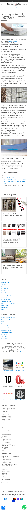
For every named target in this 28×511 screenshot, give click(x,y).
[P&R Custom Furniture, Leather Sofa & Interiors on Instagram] (5, 482)
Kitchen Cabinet (5, 297)
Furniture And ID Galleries (8, 303)
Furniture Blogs (5, 282)
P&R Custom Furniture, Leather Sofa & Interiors (15, 490)
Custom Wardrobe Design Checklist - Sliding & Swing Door (13, 214)
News (2, 309)
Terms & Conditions (6, 471)
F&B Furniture (5, 305)
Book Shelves (4, 338)
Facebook (15, 187)
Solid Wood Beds (5, 319)
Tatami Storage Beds (6, 332)
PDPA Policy (4, 473)
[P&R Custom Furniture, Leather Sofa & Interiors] (14, 5)
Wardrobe (4, 293)
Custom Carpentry (6, 295)
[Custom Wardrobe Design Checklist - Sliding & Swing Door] (13, 204)
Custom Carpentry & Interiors (9, 317)
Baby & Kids (4, 307)
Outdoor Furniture (6, 301)
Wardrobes (4, 336)
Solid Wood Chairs (6, 328)
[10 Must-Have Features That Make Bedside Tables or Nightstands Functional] (13, 229)
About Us (3, 476)
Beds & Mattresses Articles (16, 11)
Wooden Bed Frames (6, 462)
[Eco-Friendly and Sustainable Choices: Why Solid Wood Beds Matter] (13, 256)
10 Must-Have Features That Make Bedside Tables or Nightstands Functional (12, 240)
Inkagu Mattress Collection (10, 177)
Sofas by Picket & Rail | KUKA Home (10, 456)
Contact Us (4, 474)
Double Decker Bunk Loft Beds (9, 464)
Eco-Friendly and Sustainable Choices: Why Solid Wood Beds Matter (13, 267)
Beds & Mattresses (6, 289)
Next (17, 8)
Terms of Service (5, 479)
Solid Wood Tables (6, 330)
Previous (12, 8)
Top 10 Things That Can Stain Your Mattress (15, 179)
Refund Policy (4, 478)
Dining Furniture (5, 299)
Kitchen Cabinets (5, 322)
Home (6, 11)
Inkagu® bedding (12, 41)
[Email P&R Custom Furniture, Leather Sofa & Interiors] (2, 482)
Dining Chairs (4, 461)
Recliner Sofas (5, 326)
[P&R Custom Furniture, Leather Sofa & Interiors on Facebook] (4, 482)
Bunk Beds (4, 291)
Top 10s (3, 284)
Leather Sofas (4, 286)
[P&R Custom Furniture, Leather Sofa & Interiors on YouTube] (7, 482)
